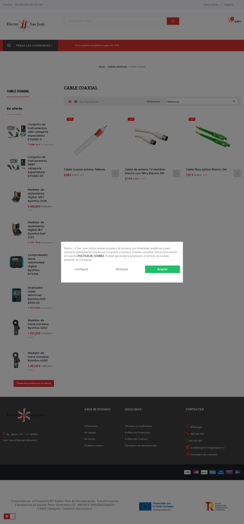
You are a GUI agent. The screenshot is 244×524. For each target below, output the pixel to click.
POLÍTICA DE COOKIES (91, 256)
